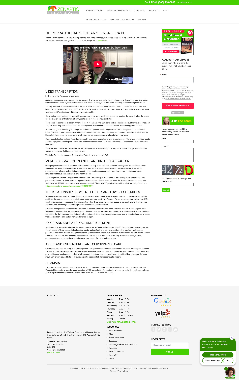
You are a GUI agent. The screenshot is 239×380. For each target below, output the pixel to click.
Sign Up (169, 352)
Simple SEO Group (138, 368)
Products (113, 348)
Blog (166, 10)
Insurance (154, 10)
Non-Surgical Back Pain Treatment (123, 344)
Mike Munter (164, 368)
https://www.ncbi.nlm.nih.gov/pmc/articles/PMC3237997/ (69, 186)
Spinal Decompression (119, 10)
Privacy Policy (123, 371)
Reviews (142, 19)
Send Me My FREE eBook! (177, 106)
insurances (102, 40)
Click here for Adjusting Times (122, 322)
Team (111, 358)
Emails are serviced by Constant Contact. (178, 99)
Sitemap (113, 371)
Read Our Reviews (116, 351)
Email (164, 74)
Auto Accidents (95, 10)
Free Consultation (96, 19)
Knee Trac (140, 10)
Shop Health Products (122, 19)
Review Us (113, 355)
